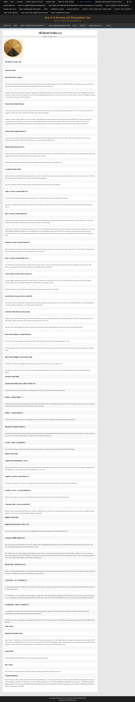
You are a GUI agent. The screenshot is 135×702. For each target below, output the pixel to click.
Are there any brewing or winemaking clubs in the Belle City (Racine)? (75, 6)
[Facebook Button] (128, 2)
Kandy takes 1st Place (34, 2)
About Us (7, 26)
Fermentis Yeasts (57, 9)
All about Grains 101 (84, 2)
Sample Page (50, 2)
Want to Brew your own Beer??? (117, 6)
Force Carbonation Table (60, 13)
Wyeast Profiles (73, 9)
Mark (45, 36)
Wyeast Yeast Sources (122, 9)
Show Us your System (66, 2)
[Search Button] (130, 2)
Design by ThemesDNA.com (67, 700)
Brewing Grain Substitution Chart (108, 2)
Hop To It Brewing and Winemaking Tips (67, 17)
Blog (12, 2)
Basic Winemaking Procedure (30, 9)
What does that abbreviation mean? (34, 13)
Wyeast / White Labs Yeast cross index (96, 9)
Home (5, 2)
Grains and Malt (10, 9)
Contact (20, 2)
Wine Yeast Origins (11, 13)
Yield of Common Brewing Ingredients (32, 6)
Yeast (46, 9)
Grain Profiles (9, 6)
